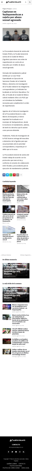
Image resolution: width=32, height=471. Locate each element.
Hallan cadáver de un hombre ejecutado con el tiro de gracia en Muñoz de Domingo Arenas (20, 352)
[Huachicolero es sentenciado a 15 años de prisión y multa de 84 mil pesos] (23, 229)
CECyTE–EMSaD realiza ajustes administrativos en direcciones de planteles (20, 331)
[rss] (23, 451)
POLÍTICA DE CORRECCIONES (11, 468)
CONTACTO (22, 464)
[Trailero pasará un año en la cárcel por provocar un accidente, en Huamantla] (9, 209)
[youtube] (16, 451)
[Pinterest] (14, 174)
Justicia (15, 8)
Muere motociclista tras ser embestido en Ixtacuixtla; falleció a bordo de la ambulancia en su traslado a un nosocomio (20, 319)
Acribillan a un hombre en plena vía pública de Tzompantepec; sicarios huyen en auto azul (20, 342)
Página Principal (7, 8)
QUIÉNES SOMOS (12, 464)
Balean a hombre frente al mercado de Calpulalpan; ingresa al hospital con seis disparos (15, 269)
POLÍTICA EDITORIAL (16, 466)
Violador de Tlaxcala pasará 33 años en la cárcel (8, 237)
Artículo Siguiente (25, 255)
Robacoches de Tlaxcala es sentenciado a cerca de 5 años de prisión (22, 197)
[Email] (17, 174)
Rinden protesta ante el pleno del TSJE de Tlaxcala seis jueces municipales (8, 197)
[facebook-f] (8, 451)
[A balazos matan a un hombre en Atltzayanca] (23, 209)
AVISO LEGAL (25, 468)
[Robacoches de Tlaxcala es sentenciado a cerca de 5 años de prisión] (23, 189)
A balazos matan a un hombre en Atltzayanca (22, 216)
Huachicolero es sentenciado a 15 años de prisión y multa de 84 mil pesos (23, 238)
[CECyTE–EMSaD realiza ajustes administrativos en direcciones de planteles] (7, 331)
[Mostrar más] (21, 174)
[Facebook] (4, 174)
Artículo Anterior (6, 255)
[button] (2, 2)
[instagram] (19, 451)
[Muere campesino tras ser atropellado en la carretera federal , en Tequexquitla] (7, 307)
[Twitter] (7, 174)
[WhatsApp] (10, 174)
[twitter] (12, 451)
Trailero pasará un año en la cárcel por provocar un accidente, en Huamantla (9, 218)
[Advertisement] (16, 379)
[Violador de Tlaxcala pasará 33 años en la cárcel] (9, 229)
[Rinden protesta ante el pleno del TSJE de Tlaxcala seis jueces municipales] (9, 189)
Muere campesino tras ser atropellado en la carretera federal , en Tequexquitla (20, 307)
